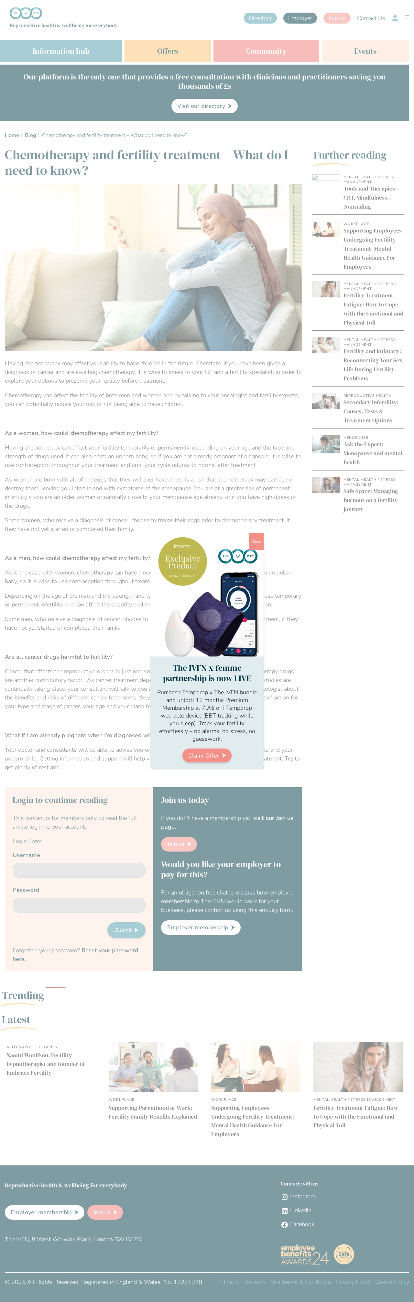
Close (256, 541)
